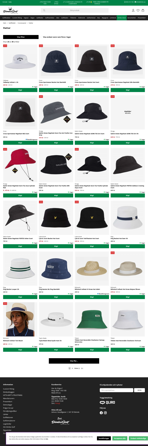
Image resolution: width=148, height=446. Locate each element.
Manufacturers (8, 398)
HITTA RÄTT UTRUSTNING (12, 395)
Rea (98, 18)
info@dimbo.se (140, 2)
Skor (57, 18)
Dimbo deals (121, 18)
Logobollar (7, 424)
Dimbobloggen (8, 392)
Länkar (5, 414)
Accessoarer (22, 23)
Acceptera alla (120, 438)
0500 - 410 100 (61, 390)
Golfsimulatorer (9, 421)
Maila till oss (56, 393)
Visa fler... (74, 361)
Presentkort (142, 18)
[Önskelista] (138, 10)
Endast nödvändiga (138, 438)
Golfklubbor (6, 18)
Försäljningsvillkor (10, 411)
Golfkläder (64, 18)
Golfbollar (40, 18)
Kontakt (5, 2)
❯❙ (82, 368)
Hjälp (10, 2)
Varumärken (132, 18)
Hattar (31, 23)
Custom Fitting (8, 389)
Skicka (139, 390)
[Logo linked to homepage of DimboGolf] (10, 10)
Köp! (56, 90)
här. (47, 439)
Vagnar (26, 18)
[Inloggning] (133, 10)
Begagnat (105, 18)
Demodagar (7, 405)
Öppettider (7, 430)
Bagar (33, 18)
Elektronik (81, 18)
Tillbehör (73, 18)
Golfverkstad (91, 18)
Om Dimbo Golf (9, 427)
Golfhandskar (49, 18)
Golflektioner (8, 417)
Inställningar (104, 438)
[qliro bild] (107, 403)
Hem (4, 23)
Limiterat (113, 18)
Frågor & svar (8, 408)
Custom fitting (17, 18)
